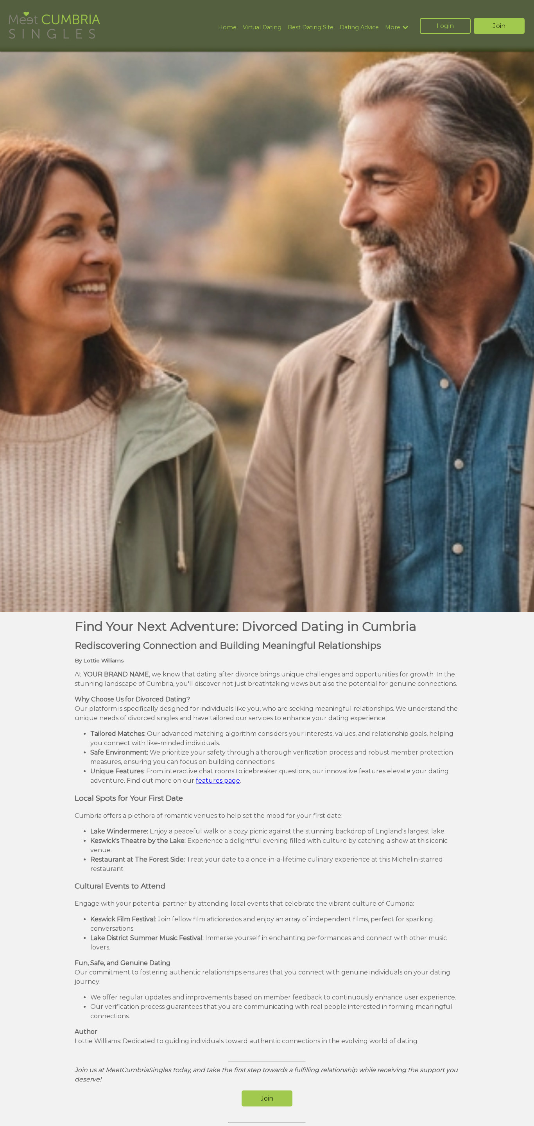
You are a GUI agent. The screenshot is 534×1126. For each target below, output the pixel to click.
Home (227, 27)
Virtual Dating (262, 27)
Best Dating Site (310, 27)
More (392, 27)
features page (218, 780)
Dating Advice (359, 27)
